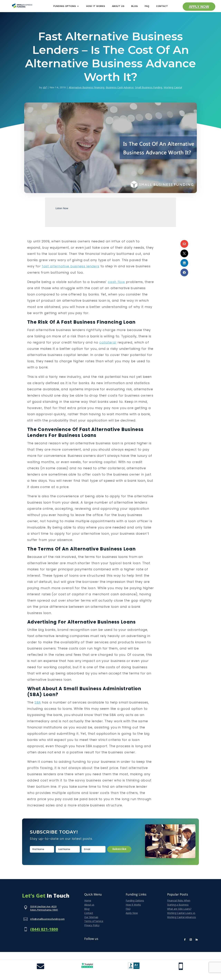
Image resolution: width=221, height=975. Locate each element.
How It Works (95, 6)
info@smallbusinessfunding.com (47, 918)
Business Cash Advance (120, 87)
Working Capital (173, 87)
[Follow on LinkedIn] (196, 939)
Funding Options (64, 6)
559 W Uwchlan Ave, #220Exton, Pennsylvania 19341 (44, 908)
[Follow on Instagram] (191, 939)
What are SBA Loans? (179, 908)
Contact (162, 6)
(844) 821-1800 (44, 929)
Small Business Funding (148, 87)
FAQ (147, 6)
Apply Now (199, 7)
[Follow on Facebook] (185, 939)
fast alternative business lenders (70, 266)
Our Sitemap (91, 917)
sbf (45, 87)
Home (87, 900)
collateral (107, 342)
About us (89, 904)
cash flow (116, 282)
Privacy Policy (91, 925)
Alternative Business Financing (86, 87)
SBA (38, 702)
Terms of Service (93, 921)
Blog (134, 6)
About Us (118, 6)
